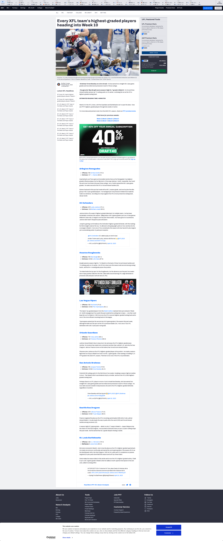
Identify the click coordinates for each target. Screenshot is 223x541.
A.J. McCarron (95, 442)
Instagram (150, 500)
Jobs (57, 498)
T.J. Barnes (94, 175)
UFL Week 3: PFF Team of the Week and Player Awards (65, 139)
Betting (103, 12)
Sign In (218, 8)
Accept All (169, 527)
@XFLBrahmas (120, 393)
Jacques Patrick (96, 367)
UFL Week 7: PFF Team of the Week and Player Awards (65, 119)
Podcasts (150, 508)
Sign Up (153, 70)
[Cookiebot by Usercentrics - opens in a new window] (51, 537)
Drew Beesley (97, 369)
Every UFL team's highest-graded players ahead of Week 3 (66, 100)
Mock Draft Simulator (91, 519)
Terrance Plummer (96, 339)
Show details (66, 537)
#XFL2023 (98, 472)
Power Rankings (89, 508)
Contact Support (119, 510)
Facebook (150, 504)
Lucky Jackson (95, 207)
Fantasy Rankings (90, 515)
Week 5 (116, 118)
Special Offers (118, 500)
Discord (149, 506)
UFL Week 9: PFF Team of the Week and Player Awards (65, 110)
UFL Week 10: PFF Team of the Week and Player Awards (65, 105)
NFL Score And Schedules (92, 502)
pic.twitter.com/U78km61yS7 (116, 472)
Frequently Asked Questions (122, 512)
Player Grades (89, 504)
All (57, 12)
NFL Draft (88, 12)
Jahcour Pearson (96, 412)
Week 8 (110, 121)
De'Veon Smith (95, 173)
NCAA (2, 3)
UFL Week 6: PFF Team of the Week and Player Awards (65, 124)
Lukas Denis (94, 444)
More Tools (154, 52)
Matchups (88, 511)
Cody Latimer (94, 337)
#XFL (93, 472)
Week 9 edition (108, 311)
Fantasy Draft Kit (90, 513)
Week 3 (105, 118)
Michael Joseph (96, 209)
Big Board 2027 (89, 517)
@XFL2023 (121, 238)
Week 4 (110, 118)
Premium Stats (89, 506)
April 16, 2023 (112, 243)
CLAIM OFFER (208, 8)
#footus (104, 472)
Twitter (149, 498)
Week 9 (116, 121)
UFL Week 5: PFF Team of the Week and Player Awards (65, 129)
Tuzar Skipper (97, 414)
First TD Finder (89, 500)
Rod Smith (94, 304)
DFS (96, 12)
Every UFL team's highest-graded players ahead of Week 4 (66, 95)
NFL (3, 1)
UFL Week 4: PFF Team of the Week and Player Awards (65, 134)
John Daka (96, 259)
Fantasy (70, 12)
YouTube (149, 502)
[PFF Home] (2, 8)
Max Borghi (94, 257)
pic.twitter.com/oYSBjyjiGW (96, 395)
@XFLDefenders (93, 236)
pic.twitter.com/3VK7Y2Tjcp (96, 240)
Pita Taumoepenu (98, 307)
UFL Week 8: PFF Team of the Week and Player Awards (65, 114)
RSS (148, 511)
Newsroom (59, 500)
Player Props (88, 498)
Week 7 (105, 121)
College (79, 12)
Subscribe (117, 498)
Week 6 (99, 121)
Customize (167, 533)
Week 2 (99, 118)
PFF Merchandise (118, 502)
